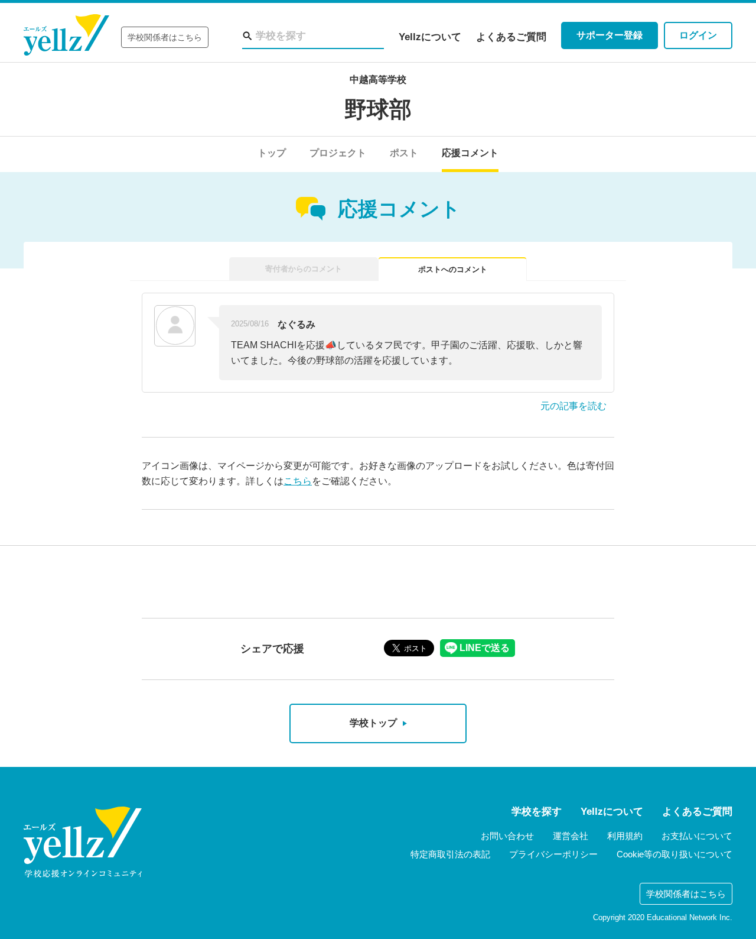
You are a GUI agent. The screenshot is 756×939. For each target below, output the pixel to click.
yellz (83, 842)
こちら (298, 481)
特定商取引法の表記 (450, 854)
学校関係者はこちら (165, 37)
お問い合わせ (507, 836)
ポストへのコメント (452, 269)
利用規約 (625, 836)
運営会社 (570, 836)
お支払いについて (697, 836)
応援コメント (470, 153)
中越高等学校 (378, 80)
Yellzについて (430, 37)
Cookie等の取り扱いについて (674, 854)
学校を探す (536, 811)
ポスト (404, 153)
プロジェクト (337, 153)
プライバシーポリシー (553, 854)
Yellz (66, 35)
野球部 (378, 109)
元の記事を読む (573, 406)
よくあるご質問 (511, 37)
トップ (272, 153)
